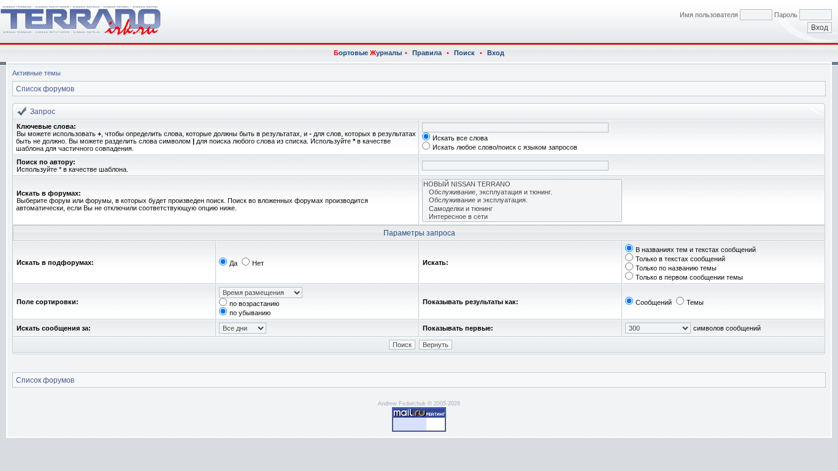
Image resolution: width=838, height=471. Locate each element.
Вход (495, 52)
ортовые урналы (368, 52)
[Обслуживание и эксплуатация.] (522, 200)
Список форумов (45, 89)
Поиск (464, 52)
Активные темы (36, 73)
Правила (427, 52)
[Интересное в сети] (522, 217)
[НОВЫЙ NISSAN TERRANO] (522, 184)
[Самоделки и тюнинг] (522, 209)
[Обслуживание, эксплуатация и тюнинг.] (522, 192)
